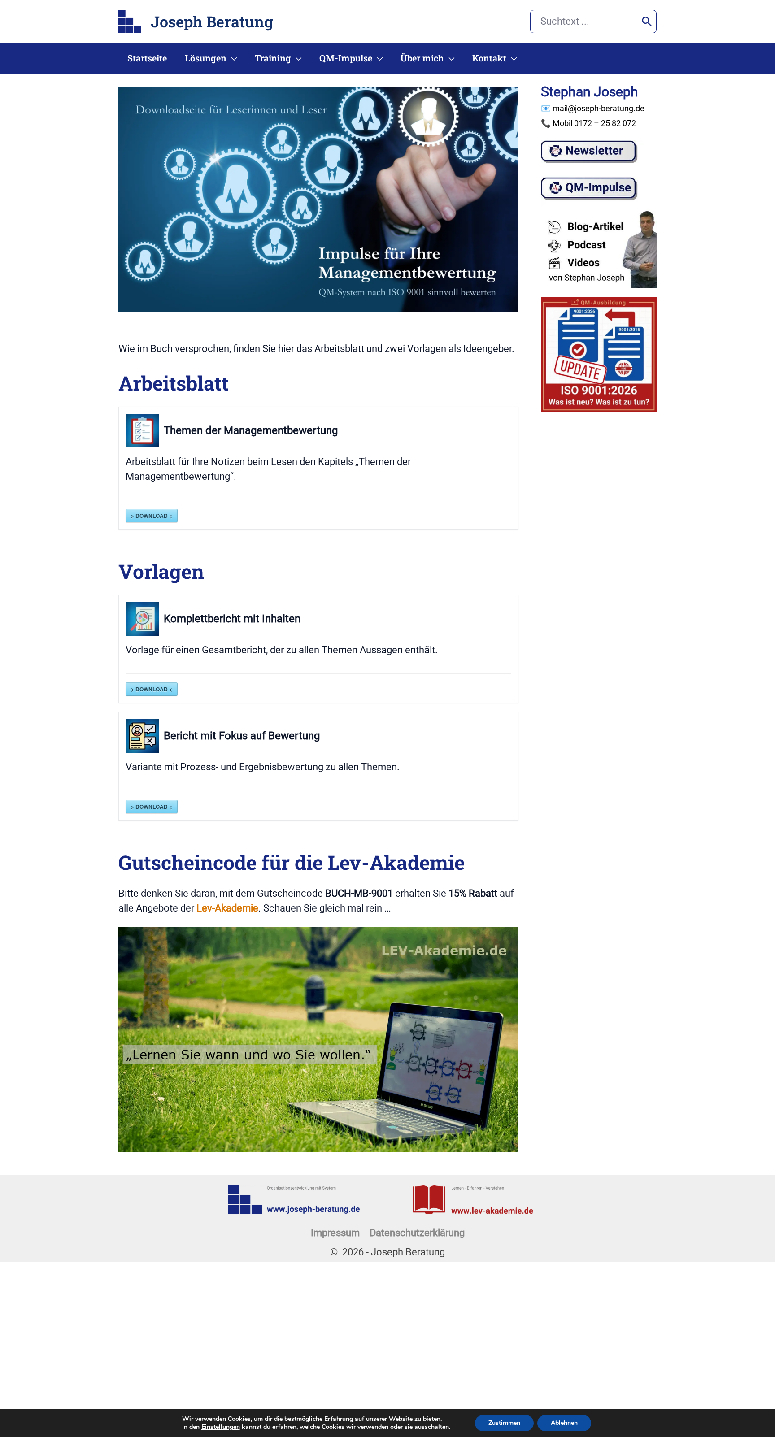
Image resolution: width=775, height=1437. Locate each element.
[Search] (647, 21)
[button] (231, 58)
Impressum (335, 1232)
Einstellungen (220, 1427)
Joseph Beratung (212, 21)
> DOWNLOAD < (151, 516)
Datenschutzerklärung (417, 1232)
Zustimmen (504, 1423)
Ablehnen (564, 1423)
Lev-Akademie (227, 908)
